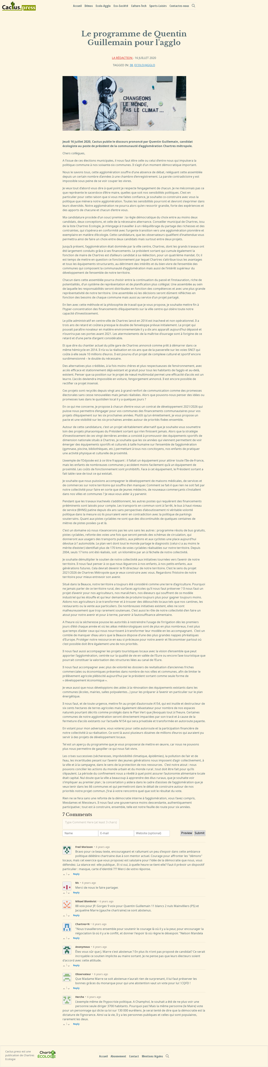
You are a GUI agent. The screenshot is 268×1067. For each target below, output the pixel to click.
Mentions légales (152, 1056)
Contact (134, 1056)
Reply (76, 874)
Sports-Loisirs (158, 6)
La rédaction (122, 58)
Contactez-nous (179, 6)
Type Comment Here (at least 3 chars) (91, 822)
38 (131, 65)
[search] (193, 6)
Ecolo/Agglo (144, 65)
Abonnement (118, 1056)
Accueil (77, 6)
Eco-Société (121, 6)
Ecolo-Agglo (103, 6)
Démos (89, 6)
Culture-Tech (138, 6)
